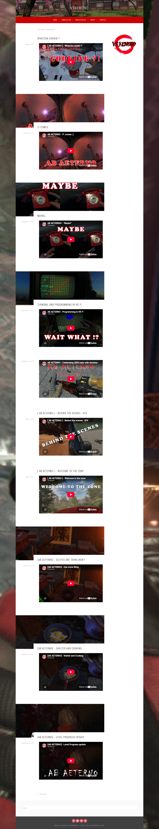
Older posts (43, 794)
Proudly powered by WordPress (67, 825)
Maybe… (41, 216)
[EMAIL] (81, 821)
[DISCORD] (85, 821)
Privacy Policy (80, 20)
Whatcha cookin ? (48, 38)
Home (55, 20)
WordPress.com (98, 825)
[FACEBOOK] (73, 821)
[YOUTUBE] (77, 821)
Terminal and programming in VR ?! (59, 304)
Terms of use (66, 20)
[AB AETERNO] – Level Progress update (60, 737)
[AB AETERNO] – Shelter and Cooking (59, 648)
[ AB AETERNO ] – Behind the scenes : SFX (62, 413)
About (92, 20)
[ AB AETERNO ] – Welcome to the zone (60, 471)
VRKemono (79, 8)
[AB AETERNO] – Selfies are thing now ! (61, 560)
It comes (42, 127)
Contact (103, 20)
